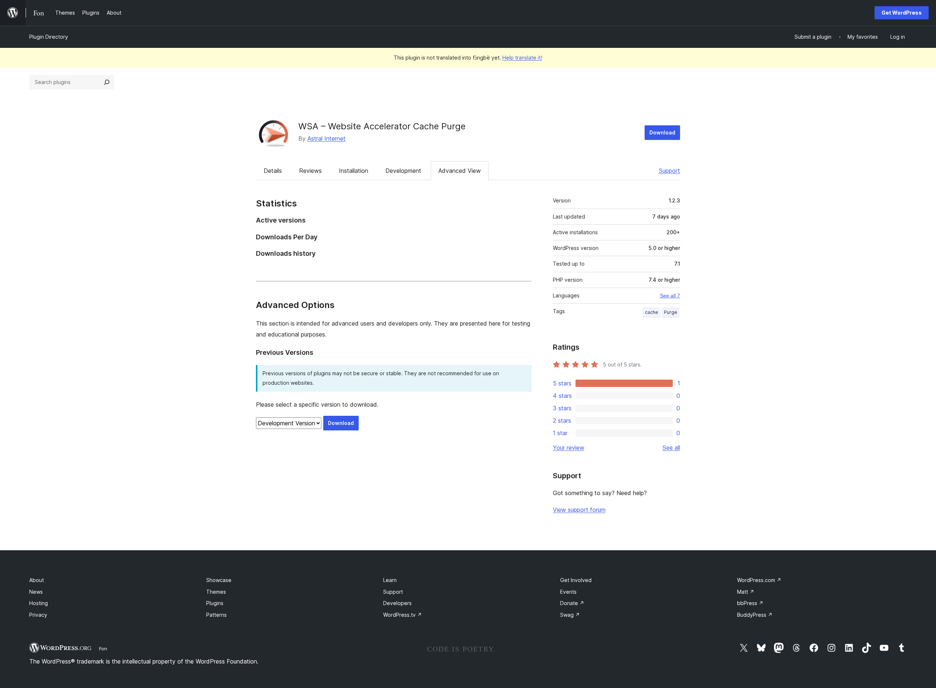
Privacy (38, 615)
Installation (353, 170)
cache (651, 312)
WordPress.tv (402, 615)
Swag (570, 615)
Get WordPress (902, 12)
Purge (670, 312)
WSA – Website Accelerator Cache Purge (381, 126)
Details (273, 170)
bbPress (750, 603)
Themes (216, 592)
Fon (103, 648)
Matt (745, 592)
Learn (390, 580)
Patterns (216, 615)
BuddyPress (755, 615)
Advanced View (459, 170)
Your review (568, 447)
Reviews (310, 170)
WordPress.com (759, 580)
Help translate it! (522, 57)
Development (403, 170)
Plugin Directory (48, 37)
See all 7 (670, 296)
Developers (397, 603)
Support (669, 170)
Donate (572, 603)
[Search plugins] (106, 82)
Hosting (38, 603)
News (36, 592)
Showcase (218, 580)
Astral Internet (326, 138)
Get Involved (576, 580)
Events (568, 592)
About (36, 580)
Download (662, 132)
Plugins (214, 603)
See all (671, 447)
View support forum (579, 509)
